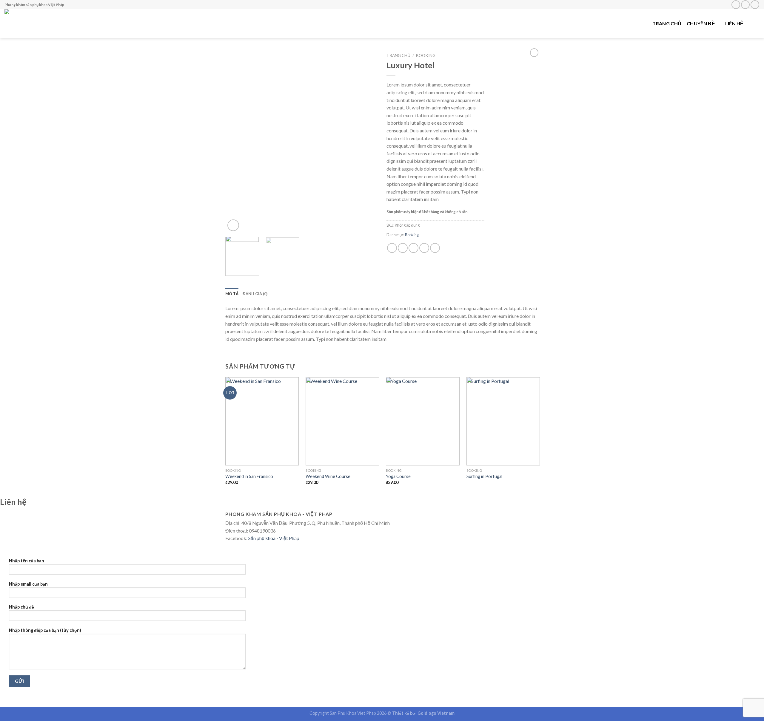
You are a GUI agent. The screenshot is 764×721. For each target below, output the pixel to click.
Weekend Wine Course (328, 476)
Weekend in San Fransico (249, 476)
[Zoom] (233, 225)
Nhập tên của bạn (26, 560)
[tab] (231, 294)
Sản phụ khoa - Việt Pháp (273, 538)
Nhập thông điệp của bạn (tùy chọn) (45, 630)
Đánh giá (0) (255, 293)
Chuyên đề (701, 23)
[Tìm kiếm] (757, 23)
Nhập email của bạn (28, 584)
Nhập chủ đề (21, 606)
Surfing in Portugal (484, 476)
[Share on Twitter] (403, 248)
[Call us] (755, 4)
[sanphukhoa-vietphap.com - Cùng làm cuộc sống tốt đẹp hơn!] (42, 23)
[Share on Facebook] (392, 248)
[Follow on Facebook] (735, 4)
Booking (425, 55)
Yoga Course (398, 476)
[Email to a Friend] (413, 248)
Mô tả (231, 293)
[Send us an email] (745, 4)
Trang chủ (666, 23)
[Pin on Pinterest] (424, 248)
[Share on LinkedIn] (435, 248)
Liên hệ (734, 23)
